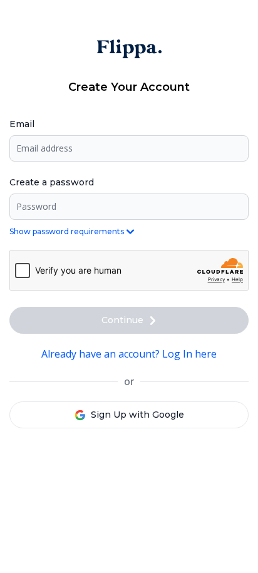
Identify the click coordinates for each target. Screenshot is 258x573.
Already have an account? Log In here (129, 354)
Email (21, 124)
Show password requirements (66, 231)
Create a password (51, 182)
